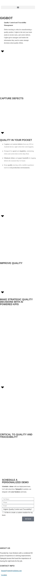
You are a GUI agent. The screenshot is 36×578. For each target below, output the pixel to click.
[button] (18, 7)
